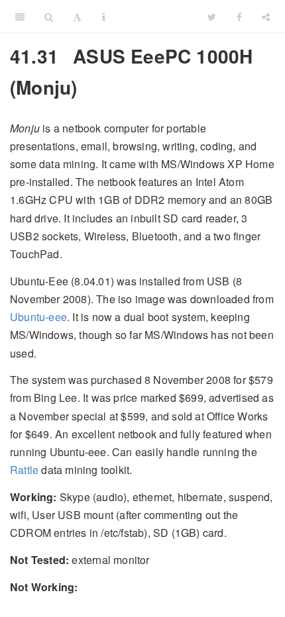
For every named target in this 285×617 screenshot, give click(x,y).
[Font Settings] (77, 16)
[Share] (266, 16)
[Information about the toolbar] (103, 16)
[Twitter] (212, 16)
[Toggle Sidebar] (19, 16)
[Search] (48, 16)
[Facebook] (239, 16)
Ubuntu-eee (38, 316)
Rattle (24, 469)
